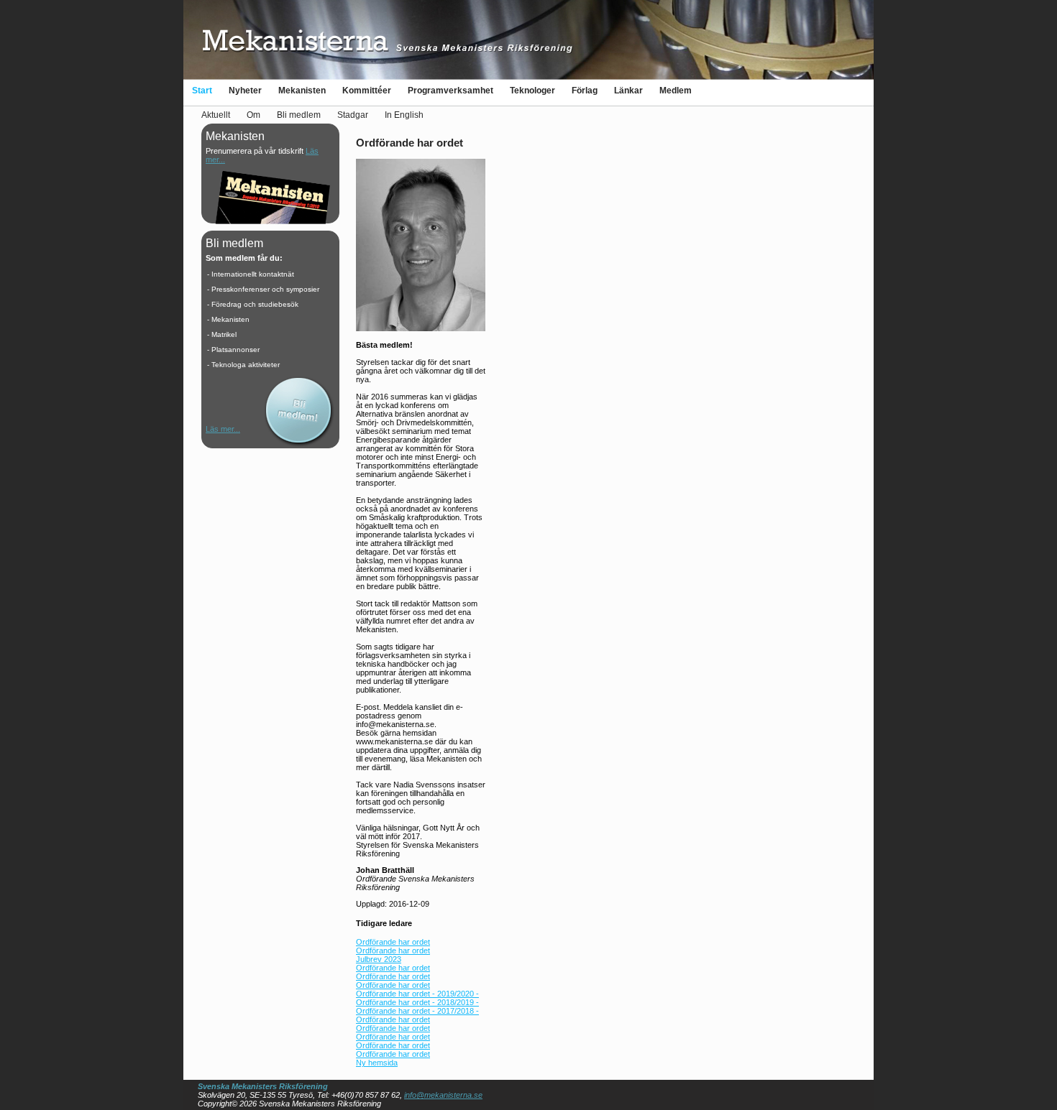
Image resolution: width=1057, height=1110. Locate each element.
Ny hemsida (377, 1062)
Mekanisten (302, 90)
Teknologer (532, 90)
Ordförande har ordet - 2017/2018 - (417, 1011)
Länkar (628, 90)
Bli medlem (299, 115)
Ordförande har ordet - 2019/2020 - (417, 993)
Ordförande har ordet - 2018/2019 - (417, 1002)
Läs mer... (223, 429)
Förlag (585, 90)
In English (404, 115)
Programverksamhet (450, 90)
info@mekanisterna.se (443, 1095)
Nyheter (245, 90)
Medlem (675, 90)
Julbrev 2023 (378, 959)
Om (253, 115)
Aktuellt (215, 115)
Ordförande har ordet (393, 942)
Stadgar (352, 115)
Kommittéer (366, 90)
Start (202, 90)
